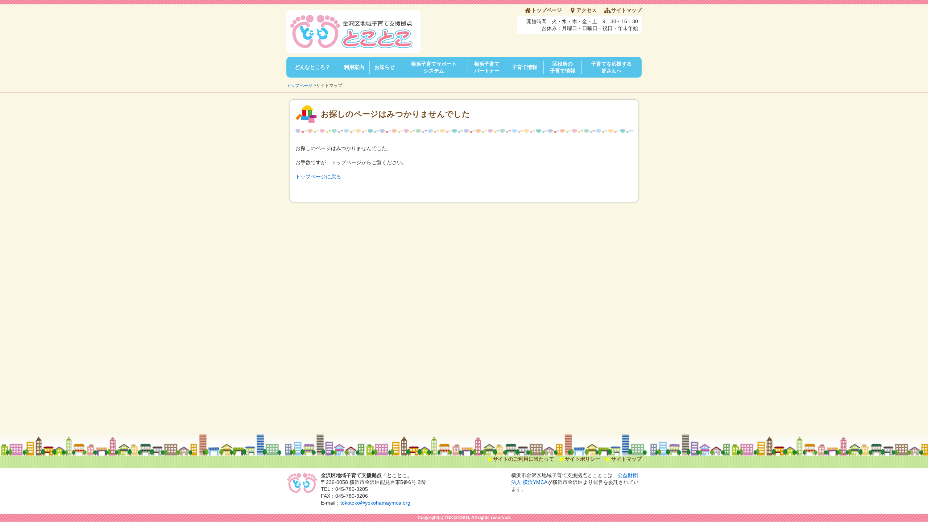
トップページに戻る (318, 176)
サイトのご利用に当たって (523, 459)
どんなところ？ (312, 67)
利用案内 (354, 67)
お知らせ (384, 67)
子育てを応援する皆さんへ (611, 67)
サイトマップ (626, 10)
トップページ (546, 10)
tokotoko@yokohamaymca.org (375, 503)
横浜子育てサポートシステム (434, 67)
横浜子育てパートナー (487, 67)
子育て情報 (524, 67)
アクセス (586, 10)
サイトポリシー (582, 459)
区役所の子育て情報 (562, 67)
